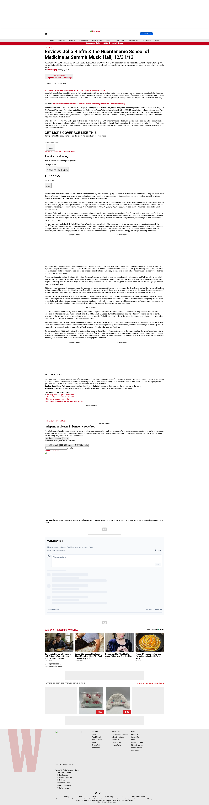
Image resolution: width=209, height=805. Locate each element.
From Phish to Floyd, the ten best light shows (64, 401)
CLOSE (48, 187)
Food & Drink (83, 40)
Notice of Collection (53, 152)
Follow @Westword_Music (55, 421)
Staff (133, 740)
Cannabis (61, 40)
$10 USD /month (52, 445)
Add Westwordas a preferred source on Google (59, 77)
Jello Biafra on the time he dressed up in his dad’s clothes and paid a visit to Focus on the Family (88, 104)
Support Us (146, 34)
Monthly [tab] (58, 438)
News (52, 40)
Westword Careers (137, 742)
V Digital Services (63, 788)
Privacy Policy (116, 745)
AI (122, 796)
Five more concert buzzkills (57, 399)
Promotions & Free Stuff (120, 734)
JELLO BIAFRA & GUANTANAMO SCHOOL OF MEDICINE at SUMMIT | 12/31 (75, 91)
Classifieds (115, 740)
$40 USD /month (81, 445)
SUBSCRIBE (51, 170)
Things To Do (119, 40)
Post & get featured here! (150, 683)
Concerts (48, 47)
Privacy (72, 152)
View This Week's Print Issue (65, 765)
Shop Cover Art (136, 748)
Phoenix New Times (64, 785)
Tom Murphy (52, 70)
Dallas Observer (62, 775)
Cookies (93, 796)
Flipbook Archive (137, 745)
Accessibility (109, 796)
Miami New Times (63, 783)
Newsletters (146, 40)
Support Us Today (52, 451)
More (157, 40)
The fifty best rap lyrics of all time (60, 395)
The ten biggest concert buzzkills (60, 397)
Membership (135, 750)
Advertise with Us (118, 737)
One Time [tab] (49, 438)
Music (108, 40)
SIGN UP (50, 148)
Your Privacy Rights (138, 796)
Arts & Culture (97, 40)
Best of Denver (133, 40)
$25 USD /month (66, 445)
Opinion (72, 40)
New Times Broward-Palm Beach (64, 779)
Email (47, 142)
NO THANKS (63, 170)
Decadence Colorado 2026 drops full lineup (104, 43)
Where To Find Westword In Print (67, 770)
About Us (134, 734)
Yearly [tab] (65, 438)
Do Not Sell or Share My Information (105, 802)
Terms (65, 152)
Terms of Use (116, 742)
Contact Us (135, 737)
